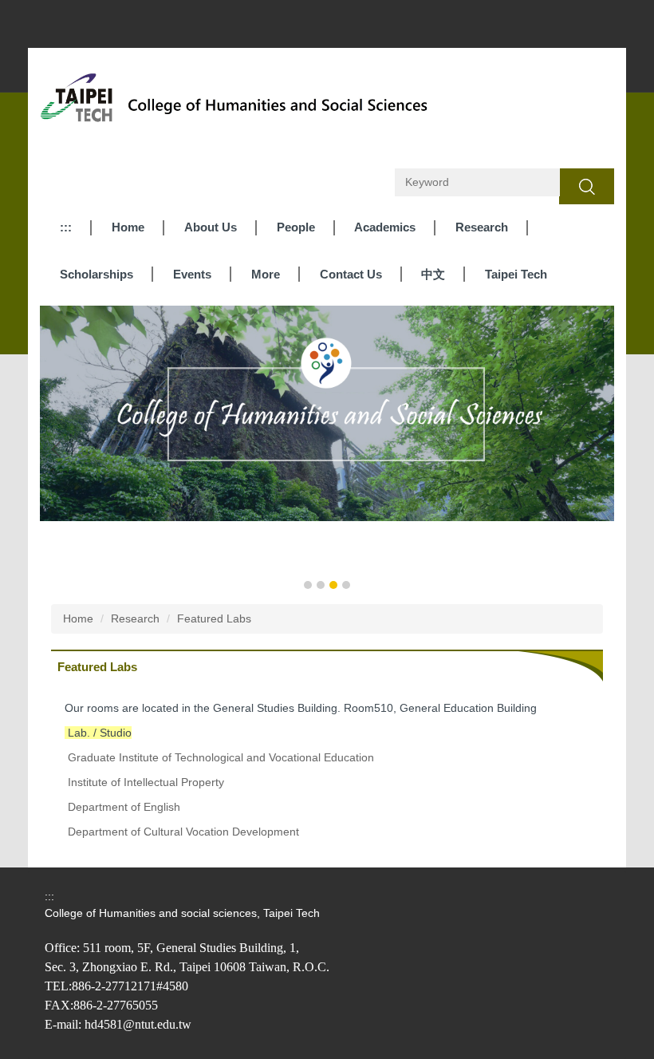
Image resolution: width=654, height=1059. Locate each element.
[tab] (307, 585)
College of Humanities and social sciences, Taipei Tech (182, 913)
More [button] (265, 274)
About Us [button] (210, 227)
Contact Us (351, 274)
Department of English (124, 806)
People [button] (296, 227)
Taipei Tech (516, 274)
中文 (433, 274)
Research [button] (481, 227)
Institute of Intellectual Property (146, 782)
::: (66, 227)
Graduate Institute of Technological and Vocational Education (221, 757)
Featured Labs (214, 618)
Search (587, 186)
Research (135, 618)
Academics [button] (385, 227)
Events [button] (192, 274)
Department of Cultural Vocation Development (183, 831)
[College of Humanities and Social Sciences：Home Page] (239, 103)
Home (128, 227)
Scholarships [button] (96, 274)
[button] (60, 449)
